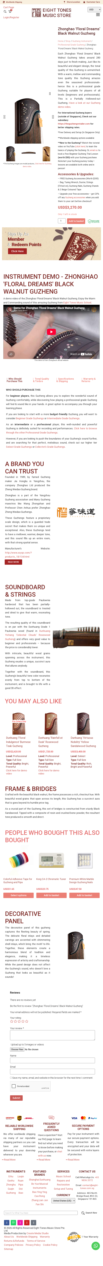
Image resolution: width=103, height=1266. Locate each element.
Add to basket (76, 221)
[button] (4, 117)
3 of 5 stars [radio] (19, 1021)
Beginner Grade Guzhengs (30, 418)
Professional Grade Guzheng (71, 44)
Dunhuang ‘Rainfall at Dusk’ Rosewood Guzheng (50, 742)
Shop (67, 41)
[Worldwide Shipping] (4, 2)
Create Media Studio (38, 1233)
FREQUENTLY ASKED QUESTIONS (51, 1127)
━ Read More (9, 1159)
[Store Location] (64, 2)
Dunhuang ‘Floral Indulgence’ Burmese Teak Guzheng (18, 742)
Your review (17, 1028)
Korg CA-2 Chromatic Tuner (51, 879)
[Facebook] (6, 1222)
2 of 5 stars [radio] (15, 1021)
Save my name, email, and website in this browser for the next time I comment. (52, 1078)
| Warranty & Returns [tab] (89, 380)
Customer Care (93, 2)
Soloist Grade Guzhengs (19, 446)
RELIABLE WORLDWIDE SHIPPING (19, 1127)
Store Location (73, 2)
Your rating (15, 1018)
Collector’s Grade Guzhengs (50, 446)
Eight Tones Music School (77, 302)
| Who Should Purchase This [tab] (14, 380)
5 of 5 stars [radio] (26, 1021)
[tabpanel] (51, 419)
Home (61, 41)
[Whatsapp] (13, 1222)
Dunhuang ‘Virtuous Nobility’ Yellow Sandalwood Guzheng (83, 742)
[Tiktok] (33, 1222)
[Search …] (5, 12)
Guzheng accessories (75, 197)
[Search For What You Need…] (41, 1213)
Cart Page (8, 7)
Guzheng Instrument (81, 41)
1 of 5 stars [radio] (11, 1021)
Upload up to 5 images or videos (27, 1044)
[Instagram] (20, 1222)
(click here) (80, 146)
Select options (19, 895)
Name (13, 1056)
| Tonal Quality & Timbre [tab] (41, 380)
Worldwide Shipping (14, 2)
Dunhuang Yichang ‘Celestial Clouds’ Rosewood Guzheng (27, 635)
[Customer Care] (84, 2)
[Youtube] (27, 1222)
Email (13, 1067)
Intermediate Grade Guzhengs (63, 418)
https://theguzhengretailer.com (74, 124)
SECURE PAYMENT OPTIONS (83, 1127)
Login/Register (11, 17)
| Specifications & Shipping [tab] (65, 380)
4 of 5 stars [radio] (23, 1021)
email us (94, 150)
